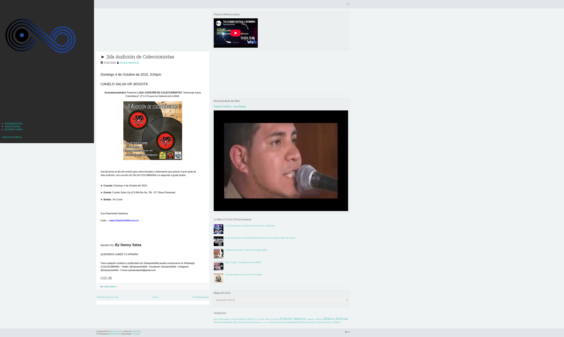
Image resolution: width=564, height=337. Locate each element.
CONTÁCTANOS (12, 126)
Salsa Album (264, 322)
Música (328, 318)
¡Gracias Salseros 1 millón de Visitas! (243, 274)
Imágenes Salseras (315, 319)
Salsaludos (310, 322)
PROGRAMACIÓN (13, 123)
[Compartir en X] (107, 278)
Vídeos (337, 322)
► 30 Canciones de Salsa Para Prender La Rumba (250, 225)
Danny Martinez (129, 62)
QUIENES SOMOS (13, 129)
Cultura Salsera (239, 319)
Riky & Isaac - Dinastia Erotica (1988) (243, 262)
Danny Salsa (136, 331)
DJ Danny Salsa (263, 319)
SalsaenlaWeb (295, 322)
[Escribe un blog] (104, 278)
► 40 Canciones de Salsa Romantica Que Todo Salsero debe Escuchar (260, 237)
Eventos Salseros (109, 286)
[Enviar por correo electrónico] (101, 278)
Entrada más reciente (108, 297)
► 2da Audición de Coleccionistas (137, 56)
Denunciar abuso (12, 136)
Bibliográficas (224, 319)
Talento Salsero (324, 322)
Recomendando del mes (228, 322)
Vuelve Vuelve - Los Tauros (230, 106)
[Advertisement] (47, 97)
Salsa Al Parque (251, 322)
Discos (251, 319)
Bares (216, 319)
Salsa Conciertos (278, 322)
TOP (348, 332)
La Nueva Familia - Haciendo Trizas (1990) (246, 250)
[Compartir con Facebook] (110, 278)
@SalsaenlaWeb (114, 334)
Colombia (136, 334)
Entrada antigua (201, 297)
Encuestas (274, 319)
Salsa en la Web (116, 331)
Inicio (155, 297)
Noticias (342, 318)
